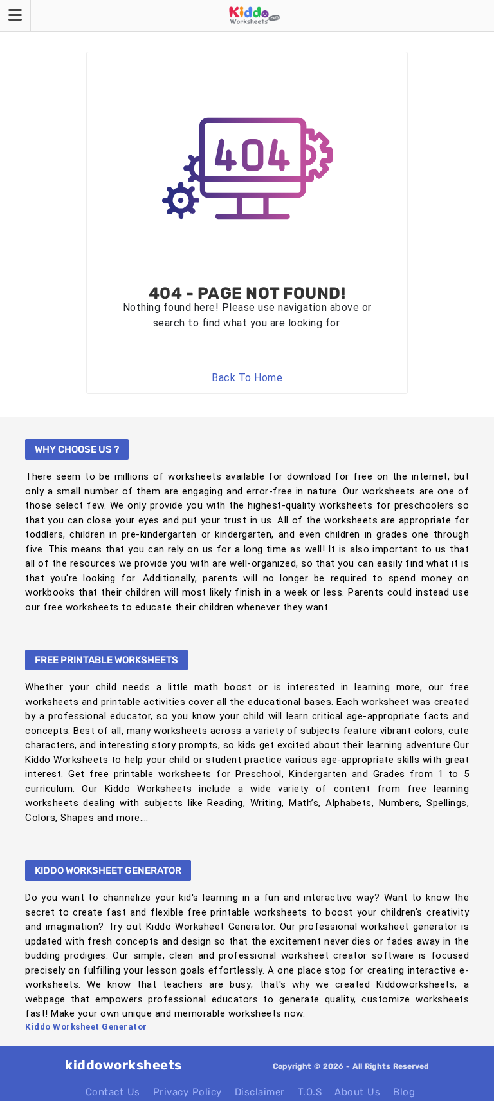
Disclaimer (260, 1092)
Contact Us (113, 1092)
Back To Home (247, 378)
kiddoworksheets (123, 1065)
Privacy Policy (187, 1092)
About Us (357, 1092)
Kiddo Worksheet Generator (86, 1026)
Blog (404, 1092)
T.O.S (310, 1092)
